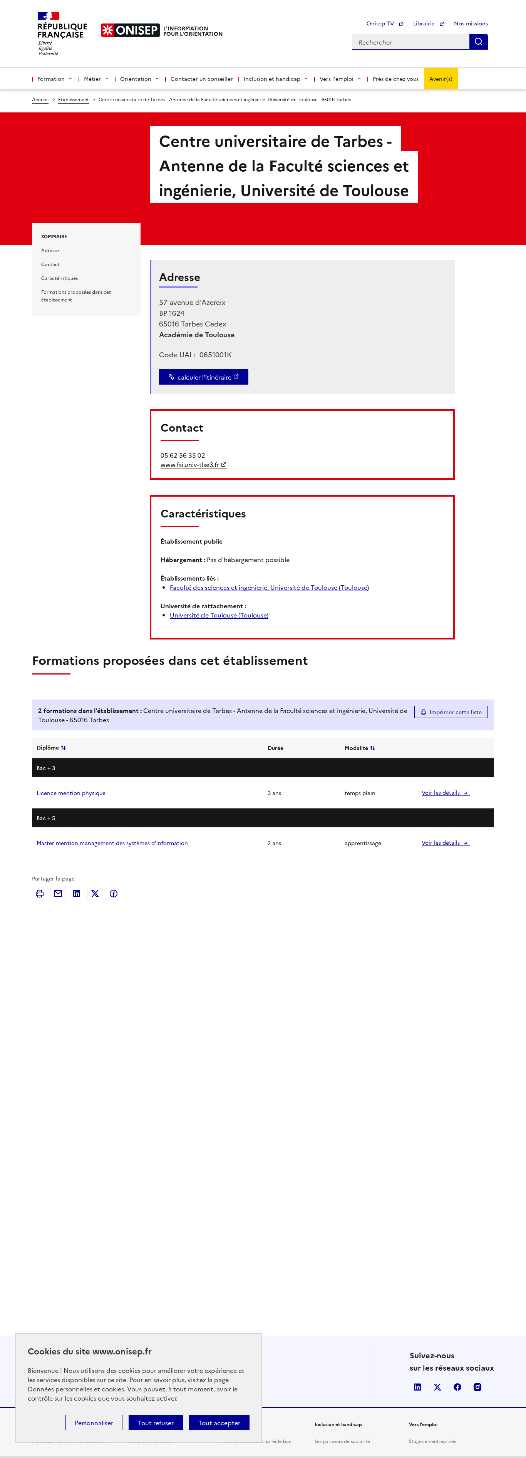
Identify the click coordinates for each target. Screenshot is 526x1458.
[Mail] (58, 893)
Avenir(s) (440, 78)
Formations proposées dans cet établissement (76, 295)
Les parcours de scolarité (342, 1441)
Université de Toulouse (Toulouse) (219, 615)
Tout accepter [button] (219, 1422)
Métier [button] (92, 78)
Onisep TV (381, 23)
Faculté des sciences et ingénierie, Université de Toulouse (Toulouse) (269, 587)
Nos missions (471, 23)
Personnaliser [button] (94, 1422)
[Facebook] (113, 893)
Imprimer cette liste (456, 712)
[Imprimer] (39, 893)
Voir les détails (441, 792)
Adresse (50, 250)
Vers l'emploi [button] (336, 78)
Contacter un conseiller (202, 78)
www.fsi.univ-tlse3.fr (190, 464)
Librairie (424, 23)
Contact (50, 264)
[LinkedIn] (76, 893)
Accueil (40, 99)
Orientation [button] (135, 78)
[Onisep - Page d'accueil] (130, 30)
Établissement (73, 99)
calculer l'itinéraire (204, 377)
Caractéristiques (59, 278)
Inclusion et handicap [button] (272, 78)
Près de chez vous (396, 78)
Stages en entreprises (432, 1441)
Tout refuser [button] (156, 1422)
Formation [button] (51, 78)
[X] (95, 893)
